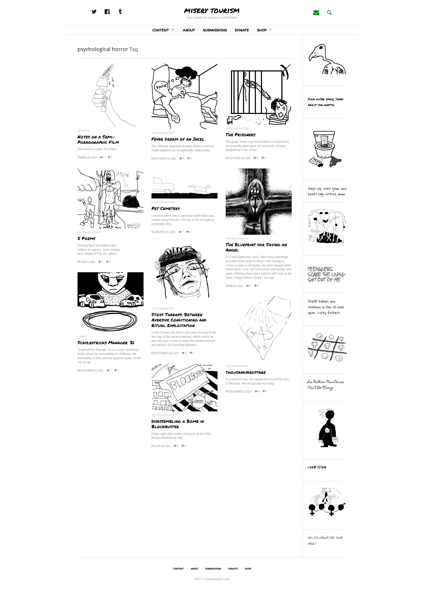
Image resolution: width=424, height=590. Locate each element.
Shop (262, 30)
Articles (83, 131)
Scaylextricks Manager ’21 (106, 342)
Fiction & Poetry (162, 133)
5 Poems (86, 238)
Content (160, 30)
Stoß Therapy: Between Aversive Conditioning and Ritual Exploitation (178, 319)
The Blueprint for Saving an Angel (256, 247)
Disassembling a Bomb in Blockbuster (177, 423)
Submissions (215, 30)
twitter (99, 11)
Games (82, 336)
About (189, 30)
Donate (242, 30)
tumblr (125, 11)
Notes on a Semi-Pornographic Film (98, 139)
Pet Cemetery (165, 208)
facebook (112, 11)
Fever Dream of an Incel (177, 139)
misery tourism (212, 10)
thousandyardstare (246, 372)
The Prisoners (240, 134)
